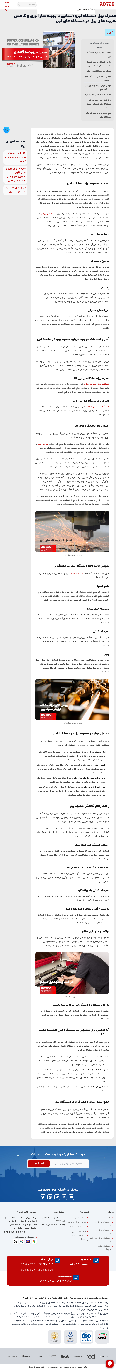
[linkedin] (64, 1197)
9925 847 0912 (45, 1271)
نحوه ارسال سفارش (76, 1222)
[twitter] (43, 1197)
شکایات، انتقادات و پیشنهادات (77, 1237)
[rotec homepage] (107, 4)
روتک (43, 1367)
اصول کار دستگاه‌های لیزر (99, 71)
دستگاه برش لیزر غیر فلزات (96, 384)
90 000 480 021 (14, 1232)
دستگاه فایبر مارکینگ (105, 1247)
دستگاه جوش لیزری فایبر (102, 1224)
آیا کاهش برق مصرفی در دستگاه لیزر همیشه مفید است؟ (99, 104)
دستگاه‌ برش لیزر (48, 214)
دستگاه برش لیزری (101, 1218)
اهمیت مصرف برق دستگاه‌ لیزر (99, 55)
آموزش (110, 32)
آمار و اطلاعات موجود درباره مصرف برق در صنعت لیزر (99, 64)
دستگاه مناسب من (86, 10)
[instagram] (50, 1197)
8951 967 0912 (47, 1281)
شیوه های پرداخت (77, 1227)
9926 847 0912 (27, 1271)
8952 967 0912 (64, 1281)
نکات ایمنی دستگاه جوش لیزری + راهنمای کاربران (15, 157)
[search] (19, 4)
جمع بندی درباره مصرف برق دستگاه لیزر (98, 115)
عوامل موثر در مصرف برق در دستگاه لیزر (98, 87)
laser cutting (77, 573)
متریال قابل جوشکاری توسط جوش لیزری (16, 190)
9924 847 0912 (27, 1264)
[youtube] (71, 1197)
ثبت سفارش (80, 1218)
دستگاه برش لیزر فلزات (98, 407)
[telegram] (57, 1197)
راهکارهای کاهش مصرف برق (98, 95)
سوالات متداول (79, 1231)
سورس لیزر (43, 444)
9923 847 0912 (45, 1264)
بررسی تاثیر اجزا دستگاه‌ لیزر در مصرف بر (98, 78)
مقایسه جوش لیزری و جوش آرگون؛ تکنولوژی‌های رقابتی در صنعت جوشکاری (16, 174)
